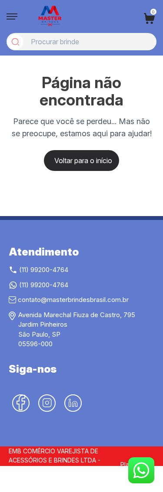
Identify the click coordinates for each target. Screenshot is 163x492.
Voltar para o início (83, 160)
